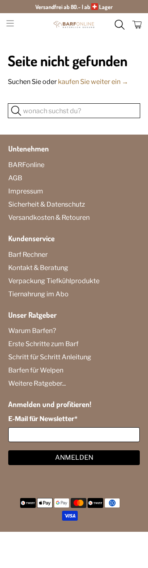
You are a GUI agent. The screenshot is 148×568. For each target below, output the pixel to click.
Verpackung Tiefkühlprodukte (53, 281)
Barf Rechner (28, 254)
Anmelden (74, 457)
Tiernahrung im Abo (38, 294)
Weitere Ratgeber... (37, 383)
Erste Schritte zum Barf (43, 344)
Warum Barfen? (32, 331)
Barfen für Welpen (35, 370)
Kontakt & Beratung (38, 268)
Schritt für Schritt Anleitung (49, 357)
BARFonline (26, 165)
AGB (15, 178)
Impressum (25, 191)
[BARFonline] (74, 24)
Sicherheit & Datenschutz (46, 204)
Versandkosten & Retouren (49, 217)
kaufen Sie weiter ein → (93, 82)
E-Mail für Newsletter (42, 419)
